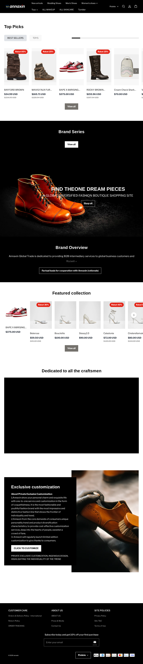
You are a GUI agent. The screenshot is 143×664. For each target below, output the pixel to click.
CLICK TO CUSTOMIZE (26, 548)
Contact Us (56, 626)
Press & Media (57, 621)
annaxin (16, 655)
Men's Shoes (71, 3)
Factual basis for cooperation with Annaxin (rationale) (70, 270)
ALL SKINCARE (66, 9)
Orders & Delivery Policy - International (25, 616)
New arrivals (37, 3)
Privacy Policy (100, 616)
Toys (34, 9)
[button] (123, 6)
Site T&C (98, 621)
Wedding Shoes (54, 3)
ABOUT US (55, 616)
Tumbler (82, 9)
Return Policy (14, 621)
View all (71, 106)
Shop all (88, 203)
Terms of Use (100, 626)
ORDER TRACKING (16, 626)
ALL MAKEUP (48, 9)
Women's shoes (88, 3)
